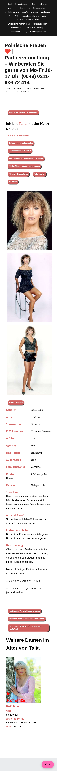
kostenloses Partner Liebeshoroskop (24, 611)
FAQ (25, 32)
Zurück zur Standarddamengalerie (23, 112)
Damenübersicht (21, 4)
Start (10, 4)
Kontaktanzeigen (40, 24)
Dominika (12, 705)
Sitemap (34, 12)
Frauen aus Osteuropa (35, 28)
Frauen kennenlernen (30, 16)
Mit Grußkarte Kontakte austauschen (24, 166)
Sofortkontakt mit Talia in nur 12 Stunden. (26, 159)
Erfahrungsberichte (38, 32)
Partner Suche (16, 28)
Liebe (44, 16)
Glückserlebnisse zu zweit (20, 151)
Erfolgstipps (12, 8)
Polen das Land (32, 20)
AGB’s (25, 12)
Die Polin (19, 20)
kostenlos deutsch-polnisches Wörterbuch (26, 619)
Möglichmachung (12, 12)
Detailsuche (25, 8)
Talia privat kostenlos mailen (21, 143)
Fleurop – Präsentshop (18, 174)
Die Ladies (45, 12)
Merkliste (13, 182)
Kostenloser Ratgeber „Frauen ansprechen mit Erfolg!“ (27, 627)
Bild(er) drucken (16, 403)
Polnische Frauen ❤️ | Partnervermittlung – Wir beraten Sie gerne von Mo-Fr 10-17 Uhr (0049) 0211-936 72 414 (28, 63)
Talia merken (39, 174)
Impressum (15, 32)
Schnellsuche (39, 8)
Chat (47, 764)
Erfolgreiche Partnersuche (19, 24)
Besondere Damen (39, 4)
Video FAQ (13, 16)
